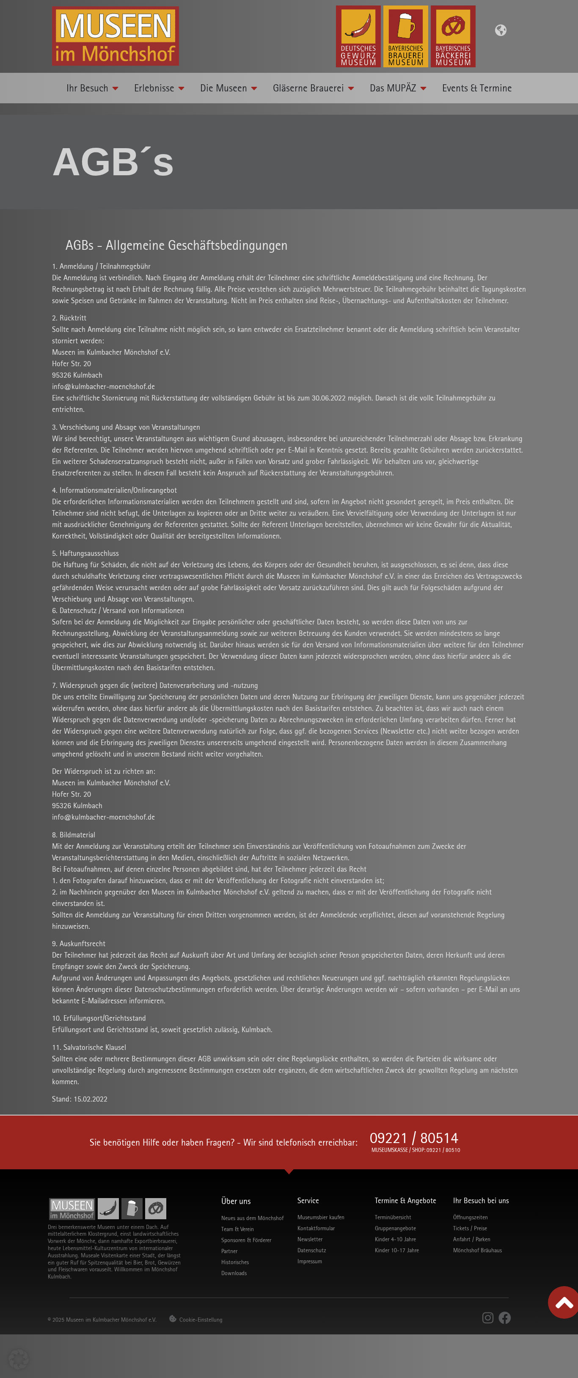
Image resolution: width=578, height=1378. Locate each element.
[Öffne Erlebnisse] (181, 88)
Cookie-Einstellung (201, 1319)
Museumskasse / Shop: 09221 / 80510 (416, 1150)
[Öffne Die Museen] (254, 88)
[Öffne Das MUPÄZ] (423, 88)
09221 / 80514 (414, 1138)
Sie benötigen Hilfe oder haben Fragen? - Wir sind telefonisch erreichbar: (224, 1142)
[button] (18, 1359)
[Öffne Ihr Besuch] (115, 88)
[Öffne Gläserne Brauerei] (351, 88)
